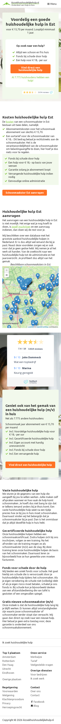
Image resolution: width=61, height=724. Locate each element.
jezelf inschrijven (21, 226)
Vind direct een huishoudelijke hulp (30, 68)
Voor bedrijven (38, 674)
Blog (36, 705)
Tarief (33, 661)
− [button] (7, 275)
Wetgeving (8, 695)
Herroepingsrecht (12, 707)
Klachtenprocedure (13, 699)
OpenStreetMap (42, 327)
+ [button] (7, 270)
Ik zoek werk (37, 678)
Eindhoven (8, 672)
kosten (10, 121)
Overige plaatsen (11, 679)
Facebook (38, 701)
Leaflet (30, 327)
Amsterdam (9, 656)
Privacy (6, 703)
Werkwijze (36, 656)
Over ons (35, 691)
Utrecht (6, 668)
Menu (53, 3)
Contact (35, 695)
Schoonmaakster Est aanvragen (25, 192)
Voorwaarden (10, 691)
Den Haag (7, 664)
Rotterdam (8, 661)
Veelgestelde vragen (41, 664)
